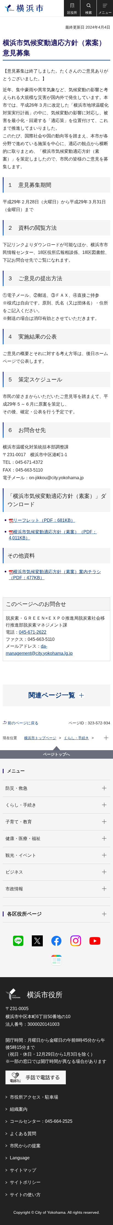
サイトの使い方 (25, 1194)
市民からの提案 (25, 1145)
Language (20, 1157)
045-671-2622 (32, 632)
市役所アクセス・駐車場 (34, 1097)
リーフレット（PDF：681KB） (44, 520)
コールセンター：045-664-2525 (41, 1121)
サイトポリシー (25, 1182)
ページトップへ (56, 754)
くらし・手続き (76, 738)
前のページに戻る (23, 723)
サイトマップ (23, 1170)
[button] (72, 8)
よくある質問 (23, 1133)
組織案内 (18, 1109)
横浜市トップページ (40, 738)
